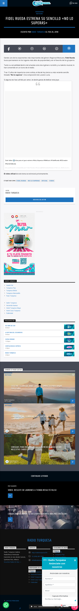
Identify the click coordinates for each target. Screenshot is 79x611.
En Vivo (74, 3)
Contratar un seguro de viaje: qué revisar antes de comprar (35, 418)
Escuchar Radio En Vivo (12, 562)
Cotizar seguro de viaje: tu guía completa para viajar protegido (36, 387)
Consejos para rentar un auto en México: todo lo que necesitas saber (36, 448)
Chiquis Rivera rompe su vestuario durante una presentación (37, 514)
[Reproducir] (32, 607)
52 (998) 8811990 (38, 556)
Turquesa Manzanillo (13, 293)
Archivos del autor (39, 199)
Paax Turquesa (11, 296)
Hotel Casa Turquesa (13, 311)
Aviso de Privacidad (12, 601)
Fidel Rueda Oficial (33, 168)
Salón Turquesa (11, 303)
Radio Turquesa (38, 32)
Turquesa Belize (11, 290)
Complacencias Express (13, 346)
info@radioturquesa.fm (39, 560)
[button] (6, 605)
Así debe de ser (10, 325)
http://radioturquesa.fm (39, 553)
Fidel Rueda (21, 181)
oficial (44, 181)
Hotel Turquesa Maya (13, 308)
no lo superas (34, 181)
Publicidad (9, 313)
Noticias (39, 14)
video (51, 181)
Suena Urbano (10, 339)
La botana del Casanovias (14, 332)
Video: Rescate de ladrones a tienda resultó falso (32, 490)
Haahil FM (9, 285)
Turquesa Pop (11, 288)
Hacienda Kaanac (12, 305)
